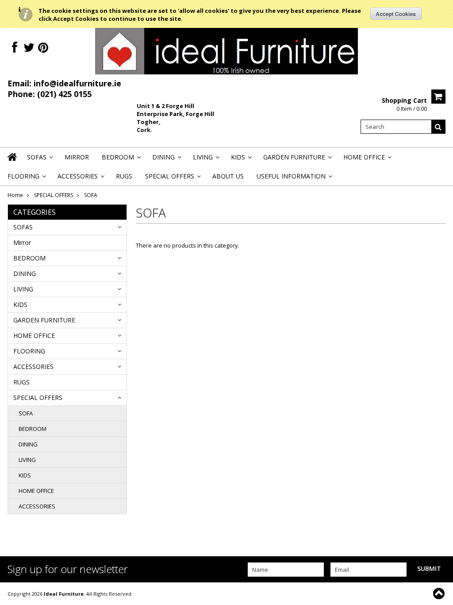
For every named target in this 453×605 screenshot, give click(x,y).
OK (396, 14)
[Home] (13, 162)
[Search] (438, 127)
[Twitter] (29, 48)
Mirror (77, 157)
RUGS (124, 176)
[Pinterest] (43, 48)
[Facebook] (14, 48)
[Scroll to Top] (439, 593)
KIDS (240, 160)
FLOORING (26, 179)
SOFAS (39, 160)
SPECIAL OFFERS (172, 179)
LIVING (205, 160)
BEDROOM (120, 160)
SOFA (26, 413)
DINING (166, 160)
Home (15, 195)
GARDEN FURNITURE (296, 160)
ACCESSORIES (80, 179)
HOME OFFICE (366, 160)
